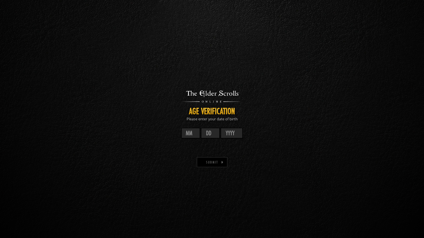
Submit (212, 162)
